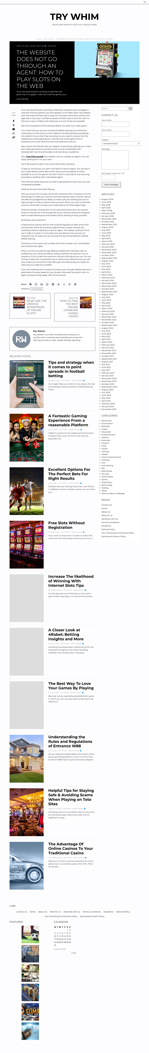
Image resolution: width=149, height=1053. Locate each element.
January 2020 (108, 406)
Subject (105, 140)
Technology (107, 485)
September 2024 (109, 258)
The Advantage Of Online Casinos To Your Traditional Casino (70, 848)
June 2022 (106, 334)
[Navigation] (144, 2)
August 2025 (107, 227)
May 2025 (106, 236)
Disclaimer (106, 526)
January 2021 (107, 376)
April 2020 (106, 401)
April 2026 (106, 208)
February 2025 (108, 244)
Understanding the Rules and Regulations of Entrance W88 (70, 741)
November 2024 (109, 252)
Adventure (107, 421)
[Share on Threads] (69, 284)
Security (105, 474)
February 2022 (108, 345)
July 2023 (106, 297)
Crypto (105, 429)
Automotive (107, 423)
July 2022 (106, 331)
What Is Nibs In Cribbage (113, 493)
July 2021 (106, 364)
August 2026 (107, 199)
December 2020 (109, 378)
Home (104, 508)
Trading (105, 488)
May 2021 (106, 370)
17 (55, 939)
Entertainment (109, 435)
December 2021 (109, 350)
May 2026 (106, 205)
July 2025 (106, 230)
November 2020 (109, 381)
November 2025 (109, 219)
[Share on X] (36, 284)
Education (106, 432)
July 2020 (106, 392)
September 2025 (109, 224)
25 (57, 942)
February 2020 (108, 404)
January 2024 (108, 280)
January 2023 (108, 314)
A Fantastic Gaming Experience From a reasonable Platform (68, 420)
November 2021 (109, 353)
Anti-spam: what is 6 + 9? (113, 173)
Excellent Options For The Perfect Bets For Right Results (69, 474)
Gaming (105, 451)
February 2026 (108, 213)
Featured (106, 440)
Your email (106, 130)
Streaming (106, 482)
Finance (105, 443)
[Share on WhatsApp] (47, 284)
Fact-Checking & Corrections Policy (118, 533)
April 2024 (106, 272)
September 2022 (109, 325)
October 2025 (108, 222)
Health (105, 454)
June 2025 (106, 233)
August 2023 (107, 294)
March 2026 (107, 210)
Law (103, 463)
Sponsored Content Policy (114, 536)
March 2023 (107, 308)
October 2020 (108, 384)
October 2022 (108, 322)
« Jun (73, 953)
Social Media (107, 477)
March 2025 (107, 241)
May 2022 (106, 336)
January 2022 (108, 348)
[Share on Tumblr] (64, 284)
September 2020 (109, 387)
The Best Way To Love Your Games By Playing (71, 685)
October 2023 (108, 289)
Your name (107, 120)
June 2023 (106, 300)
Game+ (105, 449)
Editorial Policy (108, 529)
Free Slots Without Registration (66, 525)
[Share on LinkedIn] (41, 284)
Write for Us (107, 515)
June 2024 (106, 266)
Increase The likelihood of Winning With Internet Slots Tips (71, 581)
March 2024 (107, 275)
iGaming (105, 460)
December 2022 (109, 317)
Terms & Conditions (111, 522)
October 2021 (108, 356)
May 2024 (106, 269)
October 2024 (108, 255)
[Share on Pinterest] (53, 284)
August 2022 (107, 328)
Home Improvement (111, 457)
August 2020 (107, 390)
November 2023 (109, 286)
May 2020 (106, 398)
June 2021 (106, 367)
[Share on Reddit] (58, 284)
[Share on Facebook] (30, 284)
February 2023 (108, 311)
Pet (103, 468)
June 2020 (106, 395)
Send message (111, 184)
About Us (106, 512)
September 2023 (109, 292)
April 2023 (106, 306)
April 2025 (106, 238)
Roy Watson (38, 46)
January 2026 (108, 216)
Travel (104, 491)
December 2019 (109, 409)
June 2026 (106, 202)
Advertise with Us (110, 519)
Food (104, 446)
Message (106, 149)
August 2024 (107, 261)
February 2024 (108, 278)
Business (106, 426)
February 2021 (108, 373)
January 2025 (108, 247)
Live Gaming (22, 99)
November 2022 (109, 320)
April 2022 (106, 339)
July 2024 (106, 264)
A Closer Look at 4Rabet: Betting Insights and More (66, 634)
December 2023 (109, 283)
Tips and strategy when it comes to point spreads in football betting (71, 369)
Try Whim (74, 16)
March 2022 (107, 342)
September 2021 (109, 359)
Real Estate (107, 471)
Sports (105, 479)
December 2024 (109, 250)
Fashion (105, 437)
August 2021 (107, 362)
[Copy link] (75, 284)
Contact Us (107, 505)
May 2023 (106, 303)
